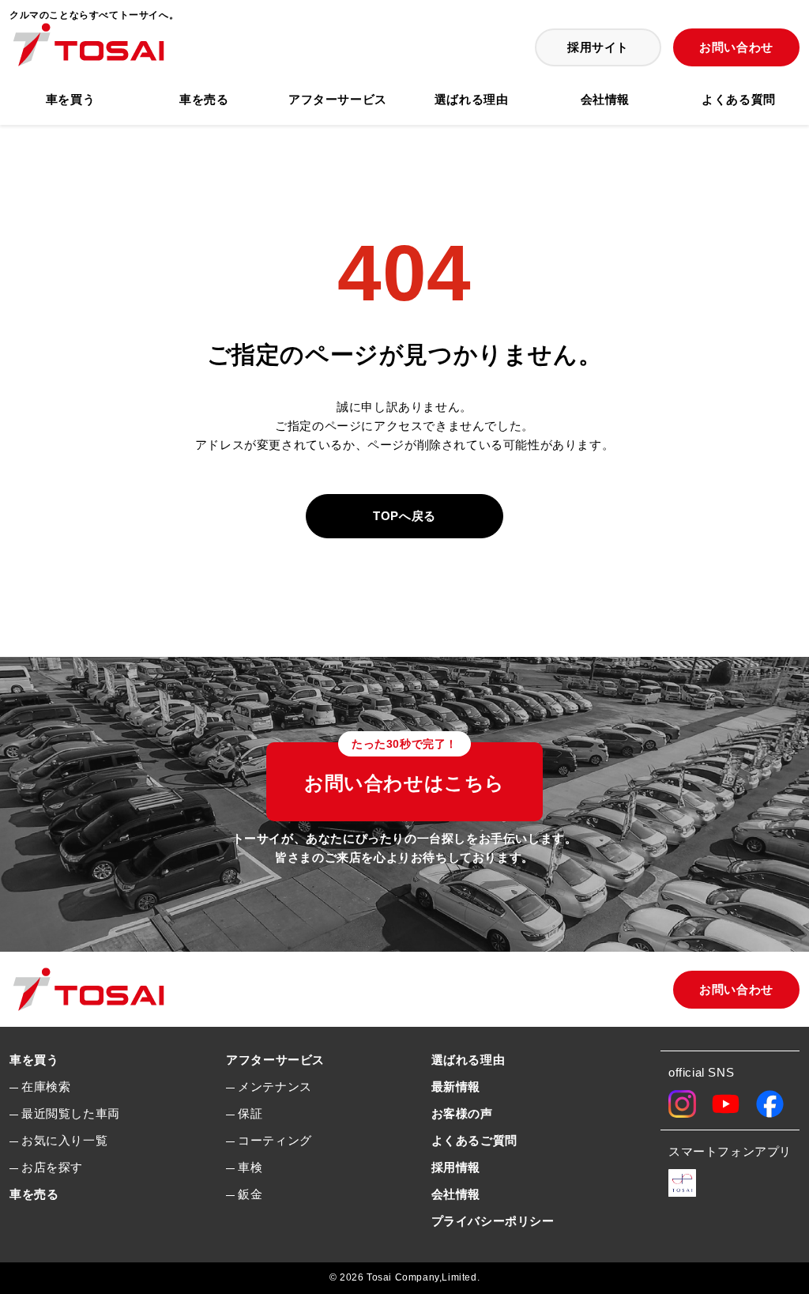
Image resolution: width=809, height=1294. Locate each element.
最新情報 (455, 1086)
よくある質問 (739, 99)
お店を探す (52, 1167)
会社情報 (605, 99)
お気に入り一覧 (64, 1140)
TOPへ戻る (404, 516)
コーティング (275, 1140)
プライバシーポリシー (493, 1221)
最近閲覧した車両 (70, 1113)
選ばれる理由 (472, 99)
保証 (250, 1113)
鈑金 (250, 1194)
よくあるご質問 (474, 1140)
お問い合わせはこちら (404, 768)
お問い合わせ (736, 47)
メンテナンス (275, 1086)
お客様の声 (462, 1113)
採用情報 (455, 1167)
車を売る (203, 99)
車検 (250, 1167)
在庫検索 (45, 1086)
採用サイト (598, 47)
